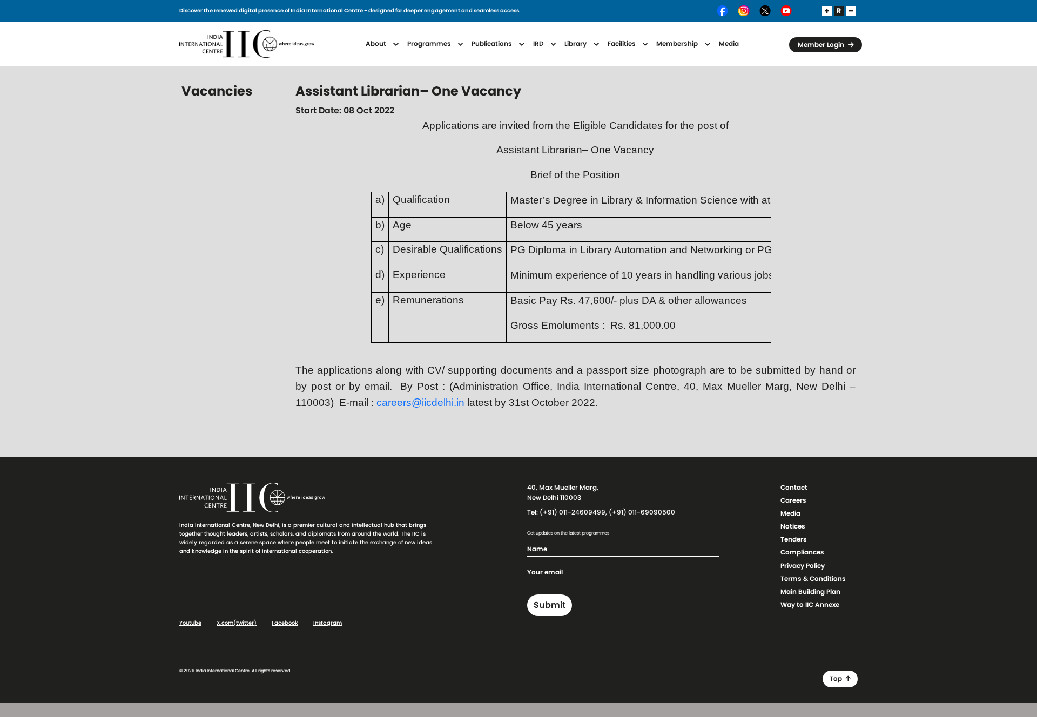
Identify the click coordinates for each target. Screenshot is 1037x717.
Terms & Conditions (813, 578)
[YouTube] (786, 11)
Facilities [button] (622, 43)
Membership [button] (677, 43)
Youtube (190, 623)
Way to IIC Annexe (809, 604)
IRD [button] (539, 43)
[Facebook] (723, 11)
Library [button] (576, 43)
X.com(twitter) (237, 623)
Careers (793, 500)
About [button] (377, 43)
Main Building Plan (810, 591)
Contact (793, 487)
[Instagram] (744, 11)
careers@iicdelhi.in (420, 402)
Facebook (285, 623)
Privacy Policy (802, 566)
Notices (792, 526)
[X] (765, 11)
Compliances (802, 552)
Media (729, 43)
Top (837, 678)
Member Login (822, 44)
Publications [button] (493, 43)
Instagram (327, 623)
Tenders (793, 539)
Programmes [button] (430, 43)
